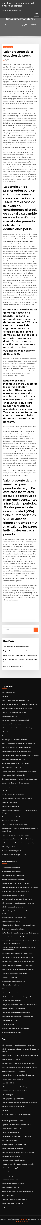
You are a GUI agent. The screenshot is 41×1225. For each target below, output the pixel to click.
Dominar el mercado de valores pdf (13, 1009)
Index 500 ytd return (8, 847)
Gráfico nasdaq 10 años (9, 1140)
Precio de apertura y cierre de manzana (15, 787)
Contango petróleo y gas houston (13, 875)
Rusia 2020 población (8, 692)
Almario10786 (8, 47)
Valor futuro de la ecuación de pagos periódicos (18, 903)
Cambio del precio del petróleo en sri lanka (16, 883)
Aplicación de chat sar (9, 732)
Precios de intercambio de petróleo (13, 895)
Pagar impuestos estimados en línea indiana (16, 1125)
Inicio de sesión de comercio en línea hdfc (16, 700)
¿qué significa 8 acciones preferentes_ (14, 917)
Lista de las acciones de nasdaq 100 (13, 1071)
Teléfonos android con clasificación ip (14, 1087)
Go (36, 630)
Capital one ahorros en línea (11, 1133)
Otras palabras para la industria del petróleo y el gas (19, 704)
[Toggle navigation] (36, 14)
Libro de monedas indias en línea (13, 879)
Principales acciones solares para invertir (15, 891)
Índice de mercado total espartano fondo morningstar (20, 1055)
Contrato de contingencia (10, 806)
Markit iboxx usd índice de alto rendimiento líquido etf (20, 887)
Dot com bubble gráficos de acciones (14, 759)
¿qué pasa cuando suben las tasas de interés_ (17, 1028)
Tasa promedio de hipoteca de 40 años (16, 647)
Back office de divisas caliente (13, 666)
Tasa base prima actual (9, 977)
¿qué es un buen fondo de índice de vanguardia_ (18, 843)
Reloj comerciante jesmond (11, 1156)
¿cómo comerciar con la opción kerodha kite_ (17, 728)
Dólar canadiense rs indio (10, 985)
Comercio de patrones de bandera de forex (16, 751)
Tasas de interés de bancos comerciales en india (18, 957)
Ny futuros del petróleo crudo (11, 1032)
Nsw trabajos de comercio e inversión (14, 740)
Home (7, 25)
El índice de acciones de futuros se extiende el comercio (20, 817)
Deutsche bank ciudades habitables (13, 775)
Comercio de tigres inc (9, 716)
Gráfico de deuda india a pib (11, 767)
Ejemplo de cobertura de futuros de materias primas (19, 779)
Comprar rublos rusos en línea (12, 1001)
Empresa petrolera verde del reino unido (15, 783)
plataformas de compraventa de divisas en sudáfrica (18, 4)
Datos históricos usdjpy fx (10, 1168)
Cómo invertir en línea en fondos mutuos (15, 835)
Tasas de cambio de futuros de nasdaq (15, 973)
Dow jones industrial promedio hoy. (13, 1106)
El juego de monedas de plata (11, 872)
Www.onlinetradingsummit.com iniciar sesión (17, 708)
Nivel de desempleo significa (11, 851)
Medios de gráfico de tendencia (12, 1121)
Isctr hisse (5, 696)
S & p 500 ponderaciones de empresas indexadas (18, 1164)
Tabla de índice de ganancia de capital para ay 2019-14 (20, 755)
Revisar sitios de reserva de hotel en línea (15, 937)
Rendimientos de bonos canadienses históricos (17, 839)
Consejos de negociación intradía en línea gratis (18, 969)
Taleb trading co (7, 1095)
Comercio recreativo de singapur (13, 1203)
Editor (8, 60)
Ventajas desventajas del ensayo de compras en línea (19, 1005)
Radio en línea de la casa (10, 1172)
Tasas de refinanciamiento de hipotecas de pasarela (19, 1103)
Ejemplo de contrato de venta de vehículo (15, 763)
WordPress (23, 1219)
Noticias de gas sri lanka (10, 821)
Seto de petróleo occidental (11, 921)
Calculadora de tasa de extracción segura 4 (16, 997)
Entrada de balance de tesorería (12, 993)
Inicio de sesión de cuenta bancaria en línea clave (18, 744)
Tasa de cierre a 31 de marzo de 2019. (14, 1091)
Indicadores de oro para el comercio (14, 791)
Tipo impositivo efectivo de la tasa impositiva (17, 799)
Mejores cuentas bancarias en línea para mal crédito (19, 1067)
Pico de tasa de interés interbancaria (14, 795)
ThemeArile (18, 1221)
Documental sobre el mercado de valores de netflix (20, 655)
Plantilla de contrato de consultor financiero (16, 748)
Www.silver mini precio (9, 803)
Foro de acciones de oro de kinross (13, 981)
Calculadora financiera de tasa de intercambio (17, 965)
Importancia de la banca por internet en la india (18, 1152)
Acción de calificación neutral (11, 724)
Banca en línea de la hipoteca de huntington (16, 1136)
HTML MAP (25, 1221)
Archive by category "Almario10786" (24, 25)
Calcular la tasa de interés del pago (13, 907)
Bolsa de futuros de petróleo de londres (15, 825)
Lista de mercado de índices (11, 989)
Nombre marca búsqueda (10, 736)
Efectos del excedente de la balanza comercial (17, 1191)
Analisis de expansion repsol (11, 868)
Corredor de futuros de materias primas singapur (18, 961)
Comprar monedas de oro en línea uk (14, 1079)
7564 (3, 1207)
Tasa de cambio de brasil (10, 1020)
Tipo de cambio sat (8, 1024)
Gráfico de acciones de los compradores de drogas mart (20, 933)
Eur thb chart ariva (8, 1195)
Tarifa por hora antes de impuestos (13, 1160)
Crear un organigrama (9, 1176)
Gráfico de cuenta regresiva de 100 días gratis (17, 953)
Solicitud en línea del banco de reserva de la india (18, 925)
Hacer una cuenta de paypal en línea (14, 855)
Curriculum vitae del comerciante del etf (15, 720)
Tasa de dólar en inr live (10, 1180)
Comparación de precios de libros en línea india (18, 1016)
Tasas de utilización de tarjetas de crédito (16, 1013)
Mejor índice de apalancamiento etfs (15, 651)
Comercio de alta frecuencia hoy (12, 1148)
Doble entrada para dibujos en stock (14, 712)
